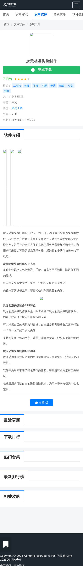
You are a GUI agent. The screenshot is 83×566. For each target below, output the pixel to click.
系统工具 (34, 24)
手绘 (35, 85)
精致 (61, 85)
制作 (6, 90)
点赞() (43, 402)
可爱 (44, 85)
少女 (70, 85)
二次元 (17, 85)
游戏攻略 (59, 14)
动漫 (27, 85)
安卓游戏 (22, 14)
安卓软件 (41, 14)
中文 (14, 102)
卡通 (53, 85)
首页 (6, 14)
